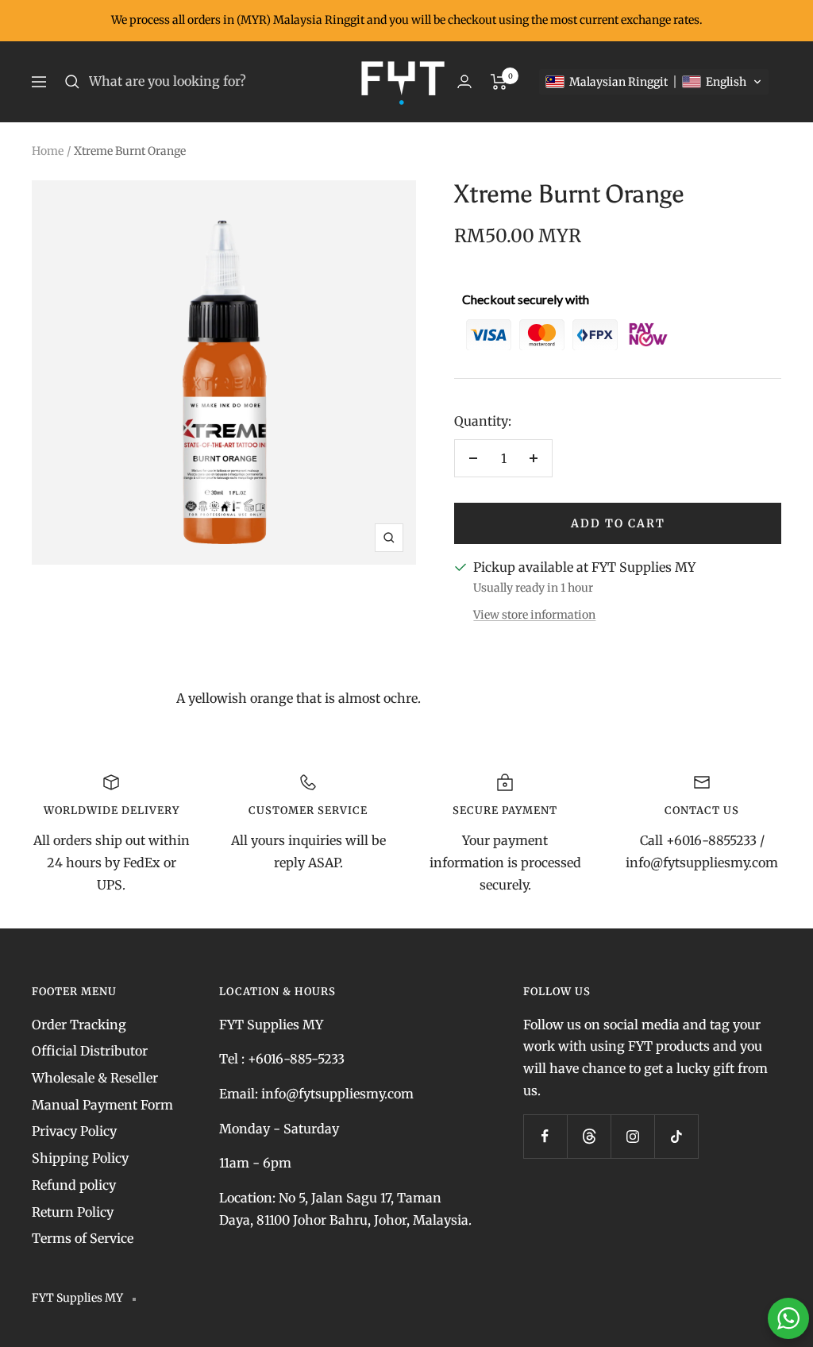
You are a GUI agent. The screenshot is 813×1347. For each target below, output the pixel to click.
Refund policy (74, 1185)
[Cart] (499, 82)
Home (48, 151)
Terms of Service (82, 1238)
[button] (654, 82)
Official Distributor (90, 1051)
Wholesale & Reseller (95, 1078)
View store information (534, 615)
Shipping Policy (80, 1158)
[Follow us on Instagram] (632, 1136)
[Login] (464, 81)
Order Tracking (79, 1024)
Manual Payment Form (102, 1105)
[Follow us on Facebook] (545, 1136)
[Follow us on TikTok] (676, 1136)
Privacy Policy (74, 1131)
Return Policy (73, 1212)
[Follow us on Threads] (589, 1136)
